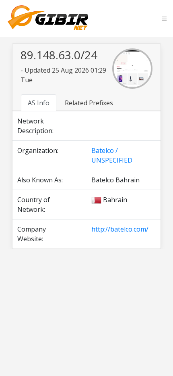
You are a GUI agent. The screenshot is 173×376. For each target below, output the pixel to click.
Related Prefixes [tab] (89, 102)
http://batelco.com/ (119, 229)
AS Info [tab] (38, 102)
